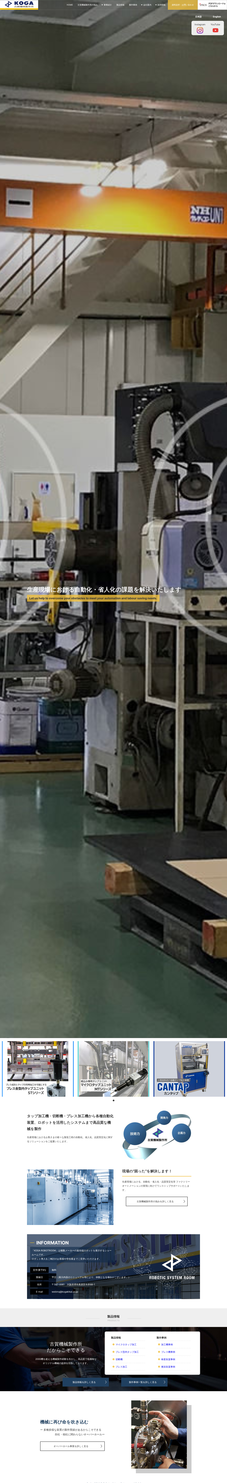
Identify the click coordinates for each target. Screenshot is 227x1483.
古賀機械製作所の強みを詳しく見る (155, 1201)
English (217, 16)
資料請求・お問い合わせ (183, 5)
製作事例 (133, 5)
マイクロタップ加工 (126, 1344)
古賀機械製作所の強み (88, 5)
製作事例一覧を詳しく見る (143, 1382)
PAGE (217, 1473)
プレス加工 (121, 1366)
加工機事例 (167, 1344)
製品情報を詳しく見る (84, 1382)
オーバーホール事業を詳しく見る (71, 1446)
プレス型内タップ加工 (127, 1351)
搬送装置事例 (168, 1366)
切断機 (119, 1359)
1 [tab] (113, 1100)
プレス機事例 (168, 1351)
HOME (70, 5)
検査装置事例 (168, 1359)
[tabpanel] (38, 1069)
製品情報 (120, 5)
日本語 (198, 16)
